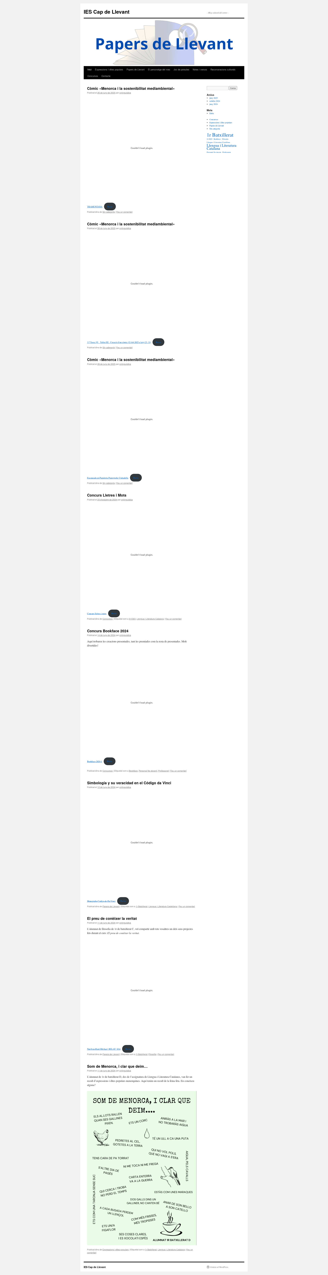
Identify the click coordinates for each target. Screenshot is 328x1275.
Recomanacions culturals (222, 69)
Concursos (92, 76)
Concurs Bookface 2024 (107, 630)
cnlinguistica (125, 92)
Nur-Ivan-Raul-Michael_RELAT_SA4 (103, 1048)
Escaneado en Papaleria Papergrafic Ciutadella (107, 477)
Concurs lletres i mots (96, 613)
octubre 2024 (214, 101)
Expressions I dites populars (109, 69)
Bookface (133, 770)
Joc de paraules (181, 69)
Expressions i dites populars (115, 1249)
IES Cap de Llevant (106, 11)
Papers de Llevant (136, 69)
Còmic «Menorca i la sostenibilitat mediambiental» (131, 88)
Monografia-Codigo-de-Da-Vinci (101, 900)
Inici (89, 69)
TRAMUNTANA (94, 206)
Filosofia (152, 1054)
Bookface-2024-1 (94, 761)
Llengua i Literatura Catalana (150, 618)
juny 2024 (213, 104)
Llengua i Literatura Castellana (162, 906)
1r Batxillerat (141, 906)
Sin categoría (108, 211)
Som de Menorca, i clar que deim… (117, 1066)
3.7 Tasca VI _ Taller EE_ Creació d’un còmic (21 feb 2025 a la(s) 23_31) (119, 342)
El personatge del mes (159, 69)
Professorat (163, 770)
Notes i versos (200, 69)
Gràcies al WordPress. (219, 1267)
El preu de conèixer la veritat (112, 918)
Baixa (110, 206)
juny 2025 (213, 97)
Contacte (105, 76)
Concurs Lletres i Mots (106, 495)
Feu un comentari (124, 211)
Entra (211, 113)
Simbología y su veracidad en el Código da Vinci (129, 782)
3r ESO (132, 618)
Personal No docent (148, 770)
